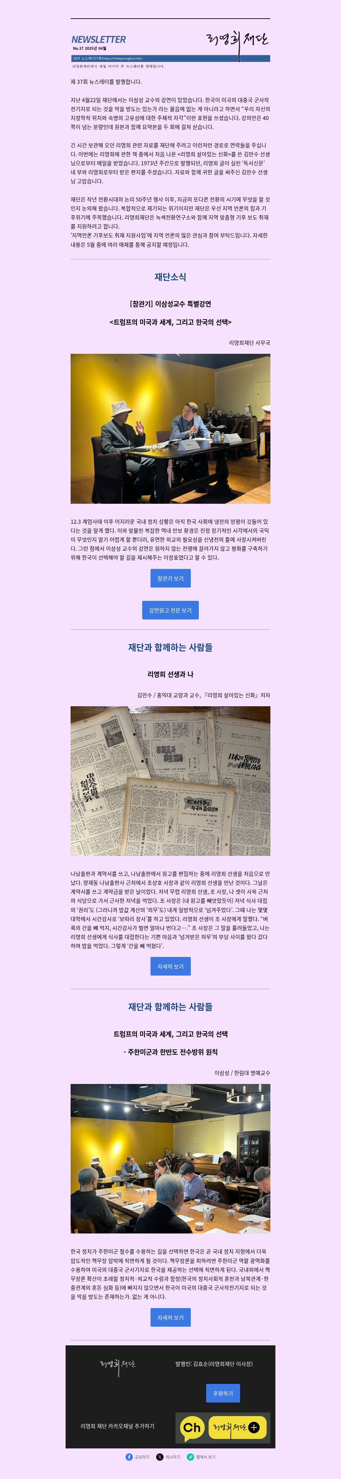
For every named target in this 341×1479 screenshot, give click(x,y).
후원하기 (223, 1393)
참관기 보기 (171, 578)
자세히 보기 (171, 966)
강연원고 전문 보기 (170, 610)
